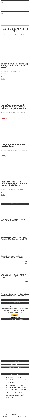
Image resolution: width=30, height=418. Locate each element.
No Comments (4, 73)
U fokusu (13, 112)
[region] (15, 6)
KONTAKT (6, 416)
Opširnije (4, 79)
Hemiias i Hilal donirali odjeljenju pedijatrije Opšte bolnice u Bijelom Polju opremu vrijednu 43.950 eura (14, 183)
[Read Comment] (3, 379)
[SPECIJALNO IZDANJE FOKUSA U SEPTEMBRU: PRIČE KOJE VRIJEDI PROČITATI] (12, 212)
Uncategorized (16, 71)
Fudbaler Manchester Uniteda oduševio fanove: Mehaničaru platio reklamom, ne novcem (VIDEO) (14, 238)
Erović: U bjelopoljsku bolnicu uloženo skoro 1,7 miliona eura (13, 145)
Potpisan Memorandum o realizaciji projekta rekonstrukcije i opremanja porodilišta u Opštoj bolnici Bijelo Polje (13, 107)
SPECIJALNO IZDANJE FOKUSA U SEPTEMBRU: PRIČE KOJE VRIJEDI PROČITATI (13, 220)
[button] (15, 6)
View (13, 382)
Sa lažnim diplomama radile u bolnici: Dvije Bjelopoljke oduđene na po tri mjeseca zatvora (14, 65)
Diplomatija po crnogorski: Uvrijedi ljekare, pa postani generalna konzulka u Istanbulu (13, 256)
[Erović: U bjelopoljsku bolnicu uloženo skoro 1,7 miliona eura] (15, 132)
